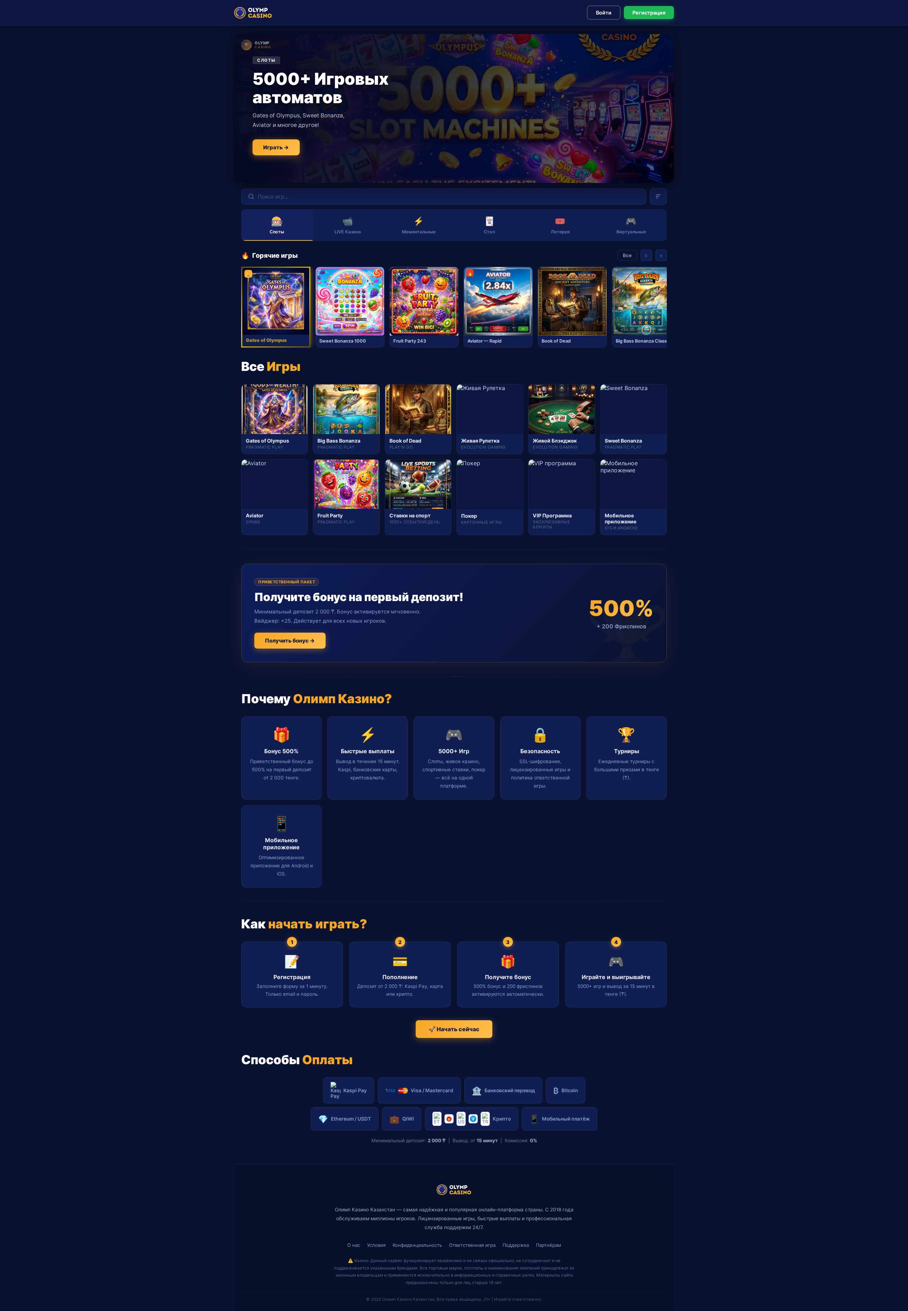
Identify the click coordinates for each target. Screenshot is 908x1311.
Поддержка (516, 1245)
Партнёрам (548, 1245)
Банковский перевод (503, 1090)
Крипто (502, 1119)
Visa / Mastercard (432, 1090)
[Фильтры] (658, 196)
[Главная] (253, 12)
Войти (603, 13)
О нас (353, 1245)
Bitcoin (565, 1090)
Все (627, 255)
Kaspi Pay (355, 1090)
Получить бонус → (290, 640)
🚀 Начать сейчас (454, 1029)
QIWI (401, 1119)
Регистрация (648, 13)
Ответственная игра (472, 1245)
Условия (376, 1245)
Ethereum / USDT (344, 1119)
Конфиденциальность (417, 1245)
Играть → (276, 147)
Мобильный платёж (559, 1119)
